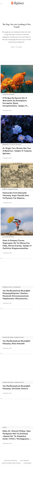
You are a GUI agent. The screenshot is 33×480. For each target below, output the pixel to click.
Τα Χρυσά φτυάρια (8, 94)
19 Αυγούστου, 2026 (7, 110)
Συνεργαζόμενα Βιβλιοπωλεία (11, 463)
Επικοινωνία (27, 463)
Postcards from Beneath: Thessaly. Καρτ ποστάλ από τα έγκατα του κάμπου (16, 195)
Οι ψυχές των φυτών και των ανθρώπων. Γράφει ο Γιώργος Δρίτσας (17, 151)
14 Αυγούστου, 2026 (7, 202)
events (5, 189)
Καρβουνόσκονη (8, 337)
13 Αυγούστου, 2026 (7, 303)
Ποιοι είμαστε (24, 460)
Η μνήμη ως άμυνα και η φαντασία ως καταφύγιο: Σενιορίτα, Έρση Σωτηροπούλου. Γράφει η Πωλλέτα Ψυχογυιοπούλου (15, 103)
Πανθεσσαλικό (13, 189)
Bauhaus (6, 144)
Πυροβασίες (17, 287)
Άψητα (5, 427)
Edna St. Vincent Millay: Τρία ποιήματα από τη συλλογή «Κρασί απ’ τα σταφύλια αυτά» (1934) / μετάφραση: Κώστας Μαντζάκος (17, 436)
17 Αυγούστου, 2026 (7, 158)
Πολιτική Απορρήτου (10, 460)
